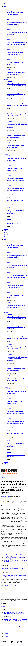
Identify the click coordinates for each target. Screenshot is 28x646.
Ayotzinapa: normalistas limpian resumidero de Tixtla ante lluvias (17, 104)
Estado (5, 230)
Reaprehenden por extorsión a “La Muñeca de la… (16, 222)
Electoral (6, 3)
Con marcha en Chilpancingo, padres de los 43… (16, 94)
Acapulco (6, 154)
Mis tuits (3, 606)
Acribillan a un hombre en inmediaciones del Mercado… (16, 179)
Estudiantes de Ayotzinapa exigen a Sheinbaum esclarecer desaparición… (17, 125)
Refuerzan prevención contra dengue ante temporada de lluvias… (15, 190)
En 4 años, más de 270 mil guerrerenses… (15, 63)
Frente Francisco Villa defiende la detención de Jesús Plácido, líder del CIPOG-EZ (15, 620)
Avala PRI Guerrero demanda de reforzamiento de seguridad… (17, 43)
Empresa (6, 234)
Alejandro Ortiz (6, 496)
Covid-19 (3, 477)
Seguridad (6, 229)
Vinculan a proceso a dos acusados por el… (14, 169)
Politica (5, 152)
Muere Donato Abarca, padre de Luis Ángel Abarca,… (16, 114)
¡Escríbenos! (6, 233)
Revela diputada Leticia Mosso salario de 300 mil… (16, 73)
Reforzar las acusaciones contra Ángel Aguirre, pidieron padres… (17, 84)
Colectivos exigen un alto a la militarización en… (15, 146)
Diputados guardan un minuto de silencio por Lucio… (17, 23)
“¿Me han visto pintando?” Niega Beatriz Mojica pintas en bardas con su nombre (14, 613)
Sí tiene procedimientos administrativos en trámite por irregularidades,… (16, 12)
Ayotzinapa (6, 79)
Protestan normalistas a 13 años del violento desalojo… (16, 136)
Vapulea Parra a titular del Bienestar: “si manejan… (15, 53)
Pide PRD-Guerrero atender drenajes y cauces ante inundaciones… (15, 211)
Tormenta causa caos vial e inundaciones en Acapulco (15, 201)
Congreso (6, 6)
